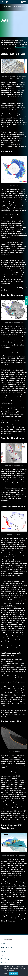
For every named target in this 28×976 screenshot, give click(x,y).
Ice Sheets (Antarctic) (19, 6)
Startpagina (4, 6)
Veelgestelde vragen (5, 959)
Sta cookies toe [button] (13, 973)
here (21, 648)
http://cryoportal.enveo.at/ (14, 423)
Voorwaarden (4, 962)
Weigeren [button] (5, 973)
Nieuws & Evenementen (6, 947)
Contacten (3, 951)
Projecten (10, 6)
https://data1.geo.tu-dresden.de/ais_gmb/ (12, 608)
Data (4, 8)
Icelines (24, 792)
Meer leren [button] (11, 970)
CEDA (4, 290)
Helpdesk (3, 955)
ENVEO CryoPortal (22, 288)
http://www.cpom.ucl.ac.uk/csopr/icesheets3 (13, 146)
